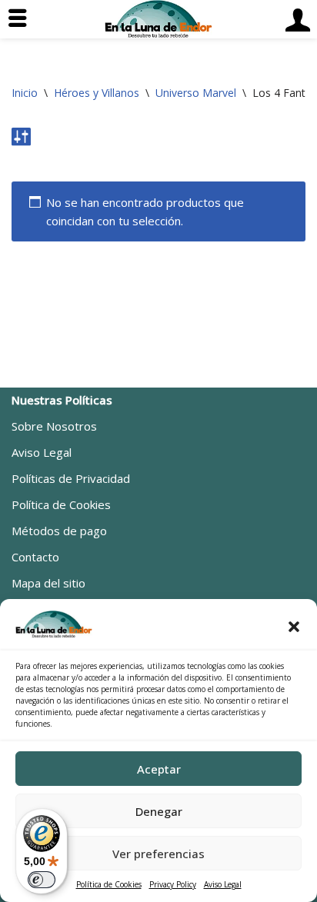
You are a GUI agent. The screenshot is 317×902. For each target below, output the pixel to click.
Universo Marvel (195, 92)
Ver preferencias (158, 853)
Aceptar (159, 769)
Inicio (25, 92)
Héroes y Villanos (96, 92)
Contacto (35, 556)
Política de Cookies (109, 884)
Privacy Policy (172, 884)
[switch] (41, 879)
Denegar (158, 811)
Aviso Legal (223, 884)
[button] (294, 626)
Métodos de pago (59, 530)
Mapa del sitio (48, 583)
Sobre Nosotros (54, 426)
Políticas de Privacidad (71, 478)
